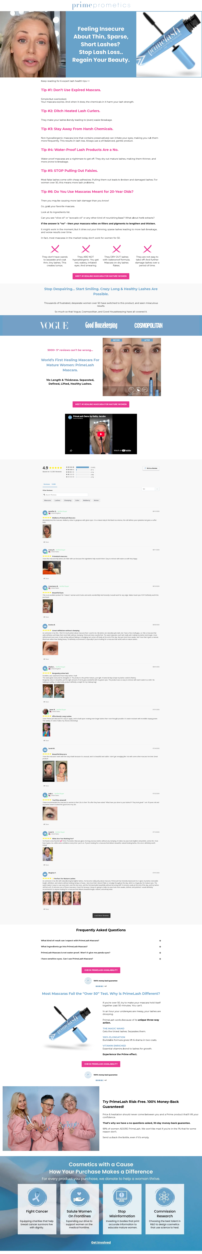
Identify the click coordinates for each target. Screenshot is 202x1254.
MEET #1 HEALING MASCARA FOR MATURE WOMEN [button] (101, 276)
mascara (47, 500)
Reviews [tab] (47, 484)
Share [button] (47, 542)
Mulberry (86, 500)
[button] (101, 941)
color (77, 500)
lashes (57, 500)
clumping (67, 500)
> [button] (101, 915)
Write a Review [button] (152, 468)
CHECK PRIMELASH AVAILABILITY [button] (101, 970)
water (96, 500)
